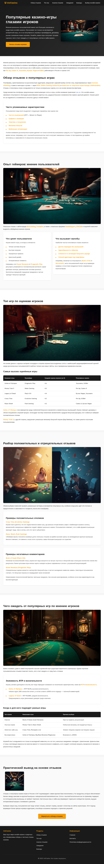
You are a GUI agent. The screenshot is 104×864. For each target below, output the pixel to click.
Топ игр (46, 3)
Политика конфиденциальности (80, 842)
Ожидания (69, 3)
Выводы (79, 3)
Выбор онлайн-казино (92, 3)
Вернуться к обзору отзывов (52, 816)
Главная (72, 835)
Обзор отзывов (36, 3)
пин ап (78, 92)
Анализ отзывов (57, 3)
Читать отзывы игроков (18, 44)
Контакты (73, 838)
